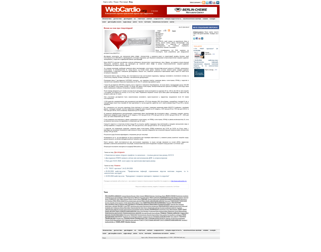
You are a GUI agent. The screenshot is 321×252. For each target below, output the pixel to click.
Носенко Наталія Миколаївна (114, 215)
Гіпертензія (174, 201)
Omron (147, 197)
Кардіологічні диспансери (150, 206)
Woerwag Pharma (128, 199)
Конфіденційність (163, 237)
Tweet (174, 31)
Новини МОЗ (184, 213)
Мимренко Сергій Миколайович (177, 211)
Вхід (131, 2)
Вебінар (110, 201)
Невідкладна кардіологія (114, 213)
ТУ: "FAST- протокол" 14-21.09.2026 (119, 168)
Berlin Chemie (171, 196)
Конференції (154, 209)
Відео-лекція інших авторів (133, 201)
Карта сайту (107, 2)
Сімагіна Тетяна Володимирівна (175, 218)
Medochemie (130, 197)
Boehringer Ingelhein (182, 196)
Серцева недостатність (173, 19)
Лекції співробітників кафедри (125, 211)
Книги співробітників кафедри (151, 207)
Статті (141, 220)
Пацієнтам (133, 215)
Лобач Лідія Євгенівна (142, 211)
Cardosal (107, 197)
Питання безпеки (153, 237)
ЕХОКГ (104, 22)
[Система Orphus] (116, 187)
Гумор (141, 202)
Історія (125, 206)
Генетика (167, 201)
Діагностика (117, 19)
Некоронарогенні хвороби (192, 19)
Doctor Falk (114, 197)
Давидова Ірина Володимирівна (154, 202)
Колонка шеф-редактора (125, 209)
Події (184, 215)
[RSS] (169, 31)
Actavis (142, 196)
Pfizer (151, 197)
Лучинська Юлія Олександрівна (158, 211)
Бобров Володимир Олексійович (170, 199)
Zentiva (135, 199)
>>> (214, 54)
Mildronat (137, 197)
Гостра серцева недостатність (114, 202)
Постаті (150, 216)
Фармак (133, 222)
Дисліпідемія (128, 19)
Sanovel (186, 197)
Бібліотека (156, 199)
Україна (127, 222)
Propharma (164, 197)
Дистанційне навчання (113, 196)
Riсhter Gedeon (178, 197)
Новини (205, 19)
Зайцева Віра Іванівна (177, 204)
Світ (146, 218)
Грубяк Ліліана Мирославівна (131, 202)
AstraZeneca (158, 196)
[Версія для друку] (165, 31)
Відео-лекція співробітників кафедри (152, 201)
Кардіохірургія (158, 19)
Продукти (182, 216)
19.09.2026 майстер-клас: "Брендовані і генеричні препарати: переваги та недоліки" (137, 176)
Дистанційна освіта (114, 22)
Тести (140, 22)
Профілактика (107, 19)
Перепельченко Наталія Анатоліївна (148, 215)
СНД (123, 220)
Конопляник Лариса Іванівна (140, 209)
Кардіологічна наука (137, 206)
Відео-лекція (121, 201)
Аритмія (149, 19)
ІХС (135, 19)
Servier (107, 199)
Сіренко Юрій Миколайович (113, 220)
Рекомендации (129, 218)
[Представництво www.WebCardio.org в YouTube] (214, 3)
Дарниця (168, 202)
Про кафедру (175, 216)
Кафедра (212, 19)
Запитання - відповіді (111, 206)
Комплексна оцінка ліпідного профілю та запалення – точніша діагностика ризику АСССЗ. (140, 155)
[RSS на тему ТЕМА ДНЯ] (201, 46)
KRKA (125, 197)
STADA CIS (112, 199)
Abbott (138, 196)
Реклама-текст (120, 218)
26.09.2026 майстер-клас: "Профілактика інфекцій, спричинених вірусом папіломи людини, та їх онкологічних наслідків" (205, 63)
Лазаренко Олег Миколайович (168, 209)
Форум (172, 22)
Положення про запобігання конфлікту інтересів (135, 216)
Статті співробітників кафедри (170, 220)
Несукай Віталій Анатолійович (151, 213)
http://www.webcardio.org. (179, 181)
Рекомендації (139, 218)
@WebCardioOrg (198, 32)
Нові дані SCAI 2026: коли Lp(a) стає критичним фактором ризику (130, 161)
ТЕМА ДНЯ (120, 222)
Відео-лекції (127, 22)
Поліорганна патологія (160, 22)
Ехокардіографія (164, 204)
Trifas (121, 199)
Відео (115, 201)
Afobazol (147, 196)
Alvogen (152, 196)
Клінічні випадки (135, 207)
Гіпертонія (141, 19)
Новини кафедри (173, 213)
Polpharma (156, 197)
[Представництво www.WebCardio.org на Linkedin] (217, 3)
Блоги (135, 22)
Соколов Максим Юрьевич (129, 196)
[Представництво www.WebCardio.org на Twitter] (207, 3)
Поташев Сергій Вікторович (162, 216)
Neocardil (142, 197)
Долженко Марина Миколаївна (147, 204)
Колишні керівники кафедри (168, 207)
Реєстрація (124, 2)
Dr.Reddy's (120, 197)
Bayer (164, 196)
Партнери (147, 22)
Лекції (180, 209)
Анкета (139, 199)
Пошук (116, 2)
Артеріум (150, 199)
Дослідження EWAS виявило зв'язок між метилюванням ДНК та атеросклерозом (136, 158)
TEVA (117, 199)
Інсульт (120, 206)
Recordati (171, 197)
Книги (142, 207)
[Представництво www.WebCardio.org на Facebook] (210, 3)
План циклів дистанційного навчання (170, 215)
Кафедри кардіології (175, 206)
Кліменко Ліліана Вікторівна (122, 207)
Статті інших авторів (151, 220)
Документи (132, 204)
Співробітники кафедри (132, 220)
